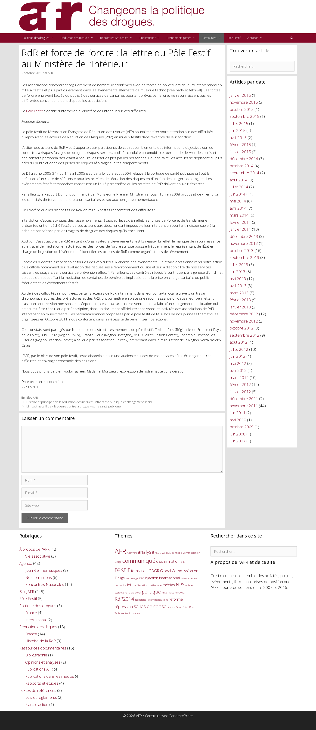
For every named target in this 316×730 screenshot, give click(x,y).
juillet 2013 (239, 264)
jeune (194, 578)
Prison (165, 592)
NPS (180, 584)
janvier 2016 (240, 95)
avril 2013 (238, 285)
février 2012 (240, 384)
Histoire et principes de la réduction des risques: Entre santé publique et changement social (89, 402)
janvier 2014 (240, 229)
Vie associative (37, 556)
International (35, 619)
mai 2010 (238, 419)
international (169, 578)
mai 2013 (238, 278)
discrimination (168, 561)
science (171, 607)
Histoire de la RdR (40, 640)
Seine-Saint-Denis (185, 607)
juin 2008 (237, 434)
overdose (119, 592)
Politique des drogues (36, 38)
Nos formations (38, 577)
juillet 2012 (239, 349)
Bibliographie (36, 655)
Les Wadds (120, 585)
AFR (120, 551)
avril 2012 (238, 370)
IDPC (141, 578)
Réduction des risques (38, 626)
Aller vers (132, 552)
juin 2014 (237, 194)
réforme (176, 599)
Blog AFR (32, 397)
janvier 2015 (240, 151)
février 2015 (240, 144)
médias (168, 584)
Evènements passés (179, 38)
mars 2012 (239, 377)
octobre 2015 (242, 109)
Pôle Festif (234, 38)
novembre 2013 (244, 243)
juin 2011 (237, 412)
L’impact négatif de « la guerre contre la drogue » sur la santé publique (73, 406)
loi (129, 584)
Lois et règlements (41, 697)
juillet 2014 (239, 186)
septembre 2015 (244, 116)
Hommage (132, 578)
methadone (155, 585)
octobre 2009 (242, 426)
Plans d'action (36, 704)
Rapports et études (41, 683)
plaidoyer (136, 592)
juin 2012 (237, 356)
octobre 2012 (242, 328)
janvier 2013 (240, 307)
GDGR (154, 570)
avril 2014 (238, 208)
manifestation (140, 585)
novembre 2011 (244, 405)
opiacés (189, 585)
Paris (127, 592)
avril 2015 (238, 137)
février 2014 (240, 222)
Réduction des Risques (75, 38)
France (31, 612)
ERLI (182, 561)
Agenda (25, 563)
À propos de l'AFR (34, 549)
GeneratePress (181, 715)
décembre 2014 (244, 158)
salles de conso (150, 606)
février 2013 (240, 299)
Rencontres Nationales (114, 38)
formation (139, 570)
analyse (146, 552)
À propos (252, 38)
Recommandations (157, 599)
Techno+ (119, 613)
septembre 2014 (244, 172)
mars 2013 (239, 292)
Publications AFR (149, 38)
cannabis (177, 552)
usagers (136, 613)
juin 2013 (237, 271)
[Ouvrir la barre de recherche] (291, 38)
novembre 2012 (244, 321)
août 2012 (239, 342)
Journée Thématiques (43, 570)
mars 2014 (239, 215)
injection (151, 578)
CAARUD (166, 552)
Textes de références (37, 690)
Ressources (209, 38)
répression (124, 606)
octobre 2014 (242, 165)
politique (151, 591)
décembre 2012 (244, 314)
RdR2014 (124, 599)
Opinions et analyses (42, 662)
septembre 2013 (244, 257)
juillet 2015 (239, 123)
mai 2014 (238, 201)
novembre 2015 (244, 102)
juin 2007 (237, 441)
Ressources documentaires (42, 648)
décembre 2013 (244, 236)
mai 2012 (238, 363)
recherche (140, 599)
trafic (128, 613)
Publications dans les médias (49, 676)
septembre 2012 (244, 335)
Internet (185, 578)
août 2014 (239, 180)
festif (122, 569)
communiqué (138, 560)
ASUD (158, 552)
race (171, 592)
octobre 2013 (242, 250)
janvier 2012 (240, 391)
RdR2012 (180, 592)
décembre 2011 (244, 398)
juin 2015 (237, 130)
